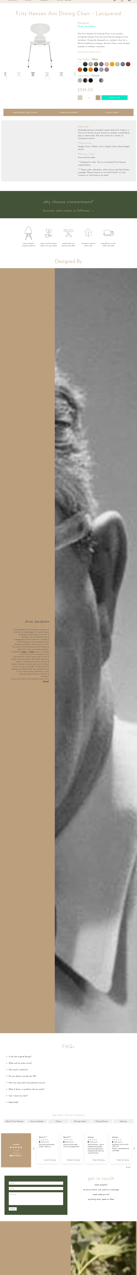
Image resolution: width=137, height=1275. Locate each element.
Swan (32, 652)
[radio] (80, 64)
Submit (12, 1209)
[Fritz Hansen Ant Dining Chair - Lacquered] (40, 45)
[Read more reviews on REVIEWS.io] (16, 1156)
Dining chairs (80, 1121)
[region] (84, 1148)
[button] (33, 1148)
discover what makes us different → (68, 210)
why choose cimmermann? (68, 201)
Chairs (59, 1121)
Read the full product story (89, 52)
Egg (24, 652)
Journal (46, 681)
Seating (123, 1121)
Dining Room (102, 1121)
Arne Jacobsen (87, 26)
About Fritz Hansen (15, 1121)
